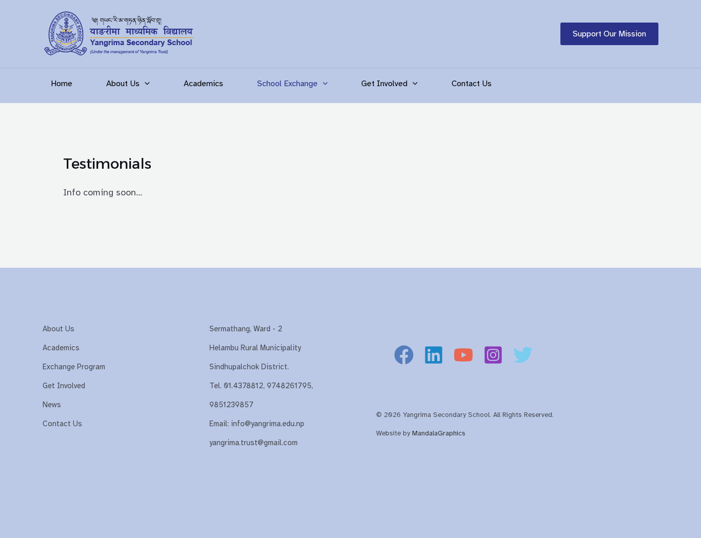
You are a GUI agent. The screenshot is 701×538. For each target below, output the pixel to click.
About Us (123, 83)
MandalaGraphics (438, 433)
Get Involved (384, 83)
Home (61, 83)
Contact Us (472, 83)
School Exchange (287, 83)
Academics (203, 83)
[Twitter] (523, 355)
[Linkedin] (433, 355)
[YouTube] (463, 355)
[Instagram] (493, 355)
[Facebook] (404, 355)
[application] (145, 83)
